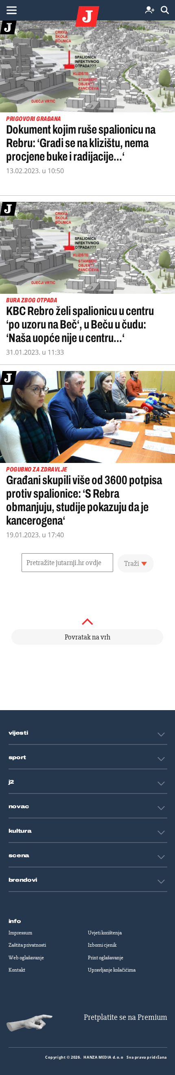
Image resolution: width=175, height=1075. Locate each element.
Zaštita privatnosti (27, 945)
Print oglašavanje (105, 957)
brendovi (23, 880)
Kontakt (17, 970)
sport (17, 757)
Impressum (20, 933)
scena (19, 855)
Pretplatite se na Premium (125, 1017)
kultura (20, 831)
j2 (11, 782)
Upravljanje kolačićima (112, 970)
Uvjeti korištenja (105, 933)
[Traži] (165, 10)
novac (19, 806)
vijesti (18, 733)
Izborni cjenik (102, 945)
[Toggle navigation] (11, 10)
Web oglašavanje (26, 957)
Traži (131, 563)
